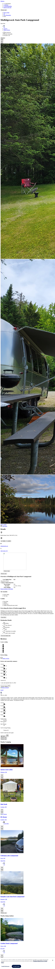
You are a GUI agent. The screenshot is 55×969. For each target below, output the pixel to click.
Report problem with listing (7, 589)
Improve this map (7, 7)
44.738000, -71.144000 (6, 541)
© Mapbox (5, 5)
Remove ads (3, 10)
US (4, 14)
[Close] (52, 960)
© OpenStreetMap (7, 6)
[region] (27, 963)
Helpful (3, 736)
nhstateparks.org (4, 546)
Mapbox (2, 1)
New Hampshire (7, 15)
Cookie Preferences (5, 966)
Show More (3, 617)
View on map (6, 571)
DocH (2, 690)
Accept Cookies (16, 966)
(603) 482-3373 (4, 551)
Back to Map (6, 12)
